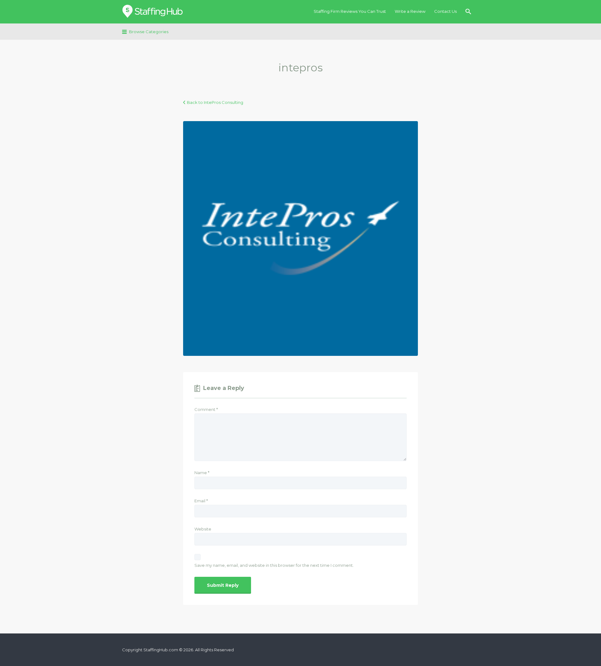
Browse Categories (148, 31)
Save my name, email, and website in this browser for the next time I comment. (274, 565)
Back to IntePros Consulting (215, 102)
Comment (206, 409)
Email (201, 500)
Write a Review (410, 11)
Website (202, 528)
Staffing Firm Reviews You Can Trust (350, 11)
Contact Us (445, 11)
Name (201, 472)
